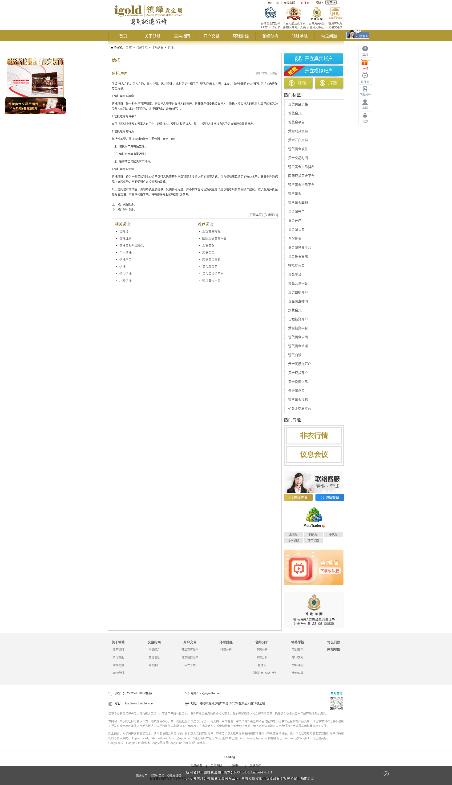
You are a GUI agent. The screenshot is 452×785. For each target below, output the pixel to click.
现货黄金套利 (298, 203)
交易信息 (154, 657)
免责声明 (216, 766)
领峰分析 (270, 36)
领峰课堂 (297, 665)
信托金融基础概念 (131, 245)
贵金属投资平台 (213, 273)
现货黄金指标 (211, 231)
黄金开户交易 (298, 140)
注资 (302, 83)
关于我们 (118, 649)
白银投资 (294, 238)
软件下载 (190, 665)
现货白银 (208, 245)
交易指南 (182, 36)
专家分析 (262, 649)
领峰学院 (300, 36)
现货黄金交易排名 (301, 167)
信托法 (124, 231)
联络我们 (118, 673)
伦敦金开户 (296, 113)
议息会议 (314, 454)
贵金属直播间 (298, 301)
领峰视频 (118, 665)
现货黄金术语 (298, 346)
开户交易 (211, 36)
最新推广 (154, 665)
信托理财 (125, 238)
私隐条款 (196, 766)
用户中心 (273, 3)
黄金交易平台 (298, 283)
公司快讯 (118, 657)
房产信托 (129, 209)
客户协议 (290, 778)
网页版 (313, 534)
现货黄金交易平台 (301, 185)
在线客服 (289, 3)
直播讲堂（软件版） (265, 673)
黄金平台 (294, 274)
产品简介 (154, 649)
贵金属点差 (296, 391)
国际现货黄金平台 (214, 238)
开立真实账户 (319, 58)
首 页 (128, 47)
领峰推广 (236, 766)
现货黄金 (208, 252)
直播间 (305, 3)
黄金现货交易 (298, 131)
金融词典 (157, 47)
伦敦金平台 (296, 122)
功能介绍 (308, 778)
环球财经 (241, 36)
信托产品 (125, 259)
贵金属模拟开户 (299, 364)
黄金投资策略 (298, 256)
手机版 (333, 534)
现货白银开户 (298, 292)
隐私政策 (273, 778)
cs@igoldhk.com (210, 693)
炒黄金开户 (296, 310)
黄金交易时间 (298, 158)
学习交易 (297, 657)
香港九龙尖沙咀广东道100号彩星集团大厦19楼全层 (232, 703)
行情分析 (226, 649)
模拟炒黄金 (296, 265)
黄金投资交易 (298, 382)
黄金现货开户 (298, 373)
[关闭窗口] (271, 215)
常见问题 (329, 36)
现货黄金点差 (211, 281)
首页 (123, 36)
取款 (333, 83)
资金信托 (129, 204)
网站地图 (333, 649)
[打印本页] (256, 215)
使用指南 (313, 541)
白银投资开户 (298, 319)
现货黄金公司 (298, 337)
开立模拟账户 (319, 71)
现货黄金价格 (298, 104)
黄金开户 (294, 220)
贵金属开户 (296, 212)
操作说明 (293, 541)
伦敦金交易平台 (299, 409)
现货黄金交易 (211, 259)
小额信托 (125, 281)
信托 (171, 47)
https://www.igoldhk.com (138, 703)
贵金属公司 (210, 266)
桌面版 (293, 534)
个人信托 (125, 252)
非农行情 (314, 436)
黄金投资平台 (298, 328)
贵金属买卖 (296, 229)
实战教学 (297, 649)
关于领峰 (153, 36)
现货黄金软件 (298, 149)
